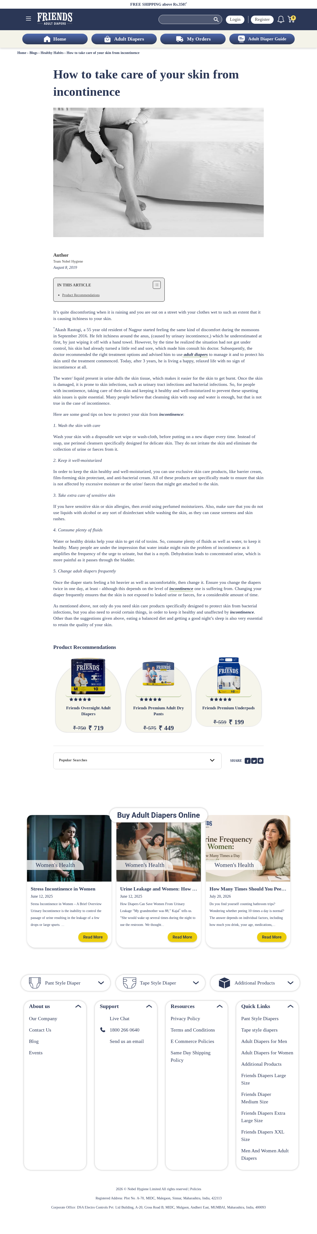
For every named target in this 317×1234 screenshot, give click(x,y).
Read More (93, 937)
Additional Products (261, 1064)
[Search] (216, 20)
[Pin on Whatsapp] (261, 761)
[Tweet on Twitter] (254, 761)
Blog (34, 1041)
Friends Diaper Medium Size (256, 1097)
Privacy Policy (185, 1018)
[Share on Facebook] (248, 761)
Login (235, 19)
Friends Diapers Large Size (263, 1079)
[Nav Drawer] (28, 18)
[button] (81, 699)
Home (21, 53)
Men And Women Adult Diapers (265, 1154)
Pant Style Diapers (260, 1018)
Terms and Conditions (193, 1030)
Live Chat (118, 1018)
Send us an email (125, 1041)
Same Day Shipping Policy (191, 1056)
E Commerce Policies (192, 1041)
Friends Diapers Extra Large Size (263, 1116)
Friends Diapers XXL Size (262, 1135)
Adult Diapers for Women (267, 1052)
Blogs (33, 53)
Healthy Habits (52, 53)
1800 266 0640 (122, 1030)
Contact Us (40, 1030)
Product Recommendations (81, 295)
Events (36, 1052)
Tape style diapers (259, 1030)
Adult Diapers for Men (264, 1041)
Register (262, 19)
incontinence (181, 588)
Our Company (43, 1018)
